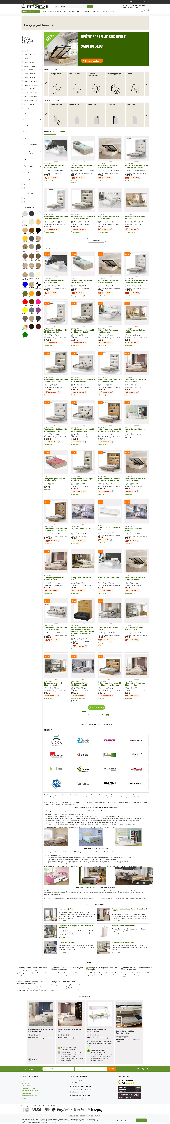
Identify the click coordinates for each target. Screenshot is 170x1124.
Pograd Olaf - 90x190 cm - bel (81, 528)
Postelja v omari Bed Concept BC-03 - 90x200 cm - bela (56, 217)
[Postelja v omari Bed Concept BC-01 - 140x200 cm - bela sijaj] (136, 148)
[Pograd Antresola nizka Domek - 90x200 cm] (136, 200)
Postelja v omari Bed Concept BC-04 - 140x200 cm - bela (83, 430)
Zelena (25, 338)
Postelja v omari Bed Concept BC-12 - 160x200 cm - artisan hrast (109, 430)
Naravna (31, 287)
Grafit (31, 241)
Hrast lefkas (31, 260)
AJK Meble (47, 163)
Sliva (38, 313)
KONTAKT (112, 11)
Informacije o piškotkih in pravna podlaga (85, 1119)
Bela (38, 217)
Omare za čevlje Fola (66, 909)
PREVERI (112, 1069)
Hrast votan (38, 269)
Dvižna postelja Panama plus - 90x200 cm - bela (108, 217)
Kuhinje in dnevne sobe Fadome (123, 942)
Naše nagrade (25, 1083)
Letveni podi (27, 108)
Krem (37, 278)
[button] (46, 84)
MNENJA (99, 11)
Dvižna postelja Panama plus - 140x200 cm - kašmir (135, 579)
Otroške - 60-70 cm (29, 54)
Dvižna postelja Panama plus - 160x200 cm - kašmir (108, 166)
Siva (31, 313)
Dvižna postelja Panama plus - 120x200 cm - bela (54, 166)
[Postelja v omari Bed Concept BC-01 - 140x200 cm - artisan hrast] (56, 511)
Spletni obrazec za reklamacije (78, 1099)
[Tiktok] (147, 1069)
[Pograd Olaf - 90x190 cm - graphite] (136, 511)
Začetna (23, 15)
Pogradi (26, 51)
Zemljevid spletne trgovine (29, 1095)
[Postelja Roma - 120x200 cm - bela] (83, 561)
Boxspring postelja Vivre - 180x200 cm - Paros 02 (80, 684)
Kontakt (24, 1098)
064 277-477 (143, 5)
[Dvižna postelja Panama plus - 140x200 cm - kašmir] (136, 561)
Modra (25, 287)
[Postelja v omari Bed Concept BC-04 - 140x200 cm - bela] (83, 412)
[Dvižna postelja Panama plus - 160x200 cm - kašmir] (110, 148)
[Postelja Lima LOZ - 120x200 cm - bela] (110, 511)
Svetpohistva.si (58, 802)
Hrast (38, 241)
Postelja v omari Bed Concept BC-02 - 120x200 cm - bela (109, 380)
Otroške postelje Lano (66, 942)
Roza (37, 305)
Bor (38, 225)
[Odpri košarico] (147, 11)
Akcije (26, 37)
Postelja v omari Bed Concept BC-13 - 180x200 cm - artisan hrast (109, 480)
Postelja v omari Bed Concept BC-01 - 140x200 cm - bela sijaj (136, 166)
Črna (38, 233)
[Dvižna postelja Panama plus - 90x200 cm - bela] (110, 200)
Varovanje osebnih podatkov (30, 1088)
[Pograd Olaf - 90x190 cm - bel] (83, 511)
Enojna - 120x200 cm (30, 77)
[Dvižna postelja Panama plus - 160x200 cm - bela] (136, 363)
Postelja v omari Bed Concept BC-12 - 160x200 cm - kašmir (83, 217)
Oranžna (31, 296)
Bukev (25, 233)
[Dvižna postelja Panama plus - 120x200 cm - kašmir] (136, 462)
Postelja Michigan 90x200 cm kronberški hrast (81, 166)
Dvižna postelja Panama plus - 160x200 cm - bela (135, 380)
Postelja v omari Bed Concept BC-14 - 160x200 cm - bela (83, 380)
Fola (72, 163)
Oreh (38, 296)
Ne (24, 188)
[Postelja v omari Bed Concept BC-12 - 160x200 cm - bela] (56, 412)
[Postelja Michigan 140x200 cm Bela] (136, 412)
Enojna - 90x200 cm (29, 66)
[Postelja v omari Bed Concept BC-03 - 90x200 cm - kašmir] (83, 462)
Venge (31, 329)
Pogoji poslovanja (26, 1093)
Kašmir (31, 278)
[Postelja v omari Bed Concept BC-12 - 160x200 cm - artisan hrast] (110, 412)
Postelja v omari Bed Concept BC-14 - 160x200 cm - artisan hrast (109, 684)
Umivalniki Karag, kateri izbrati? (123, 925)
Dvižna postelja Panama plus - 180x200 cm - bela (135, 684)
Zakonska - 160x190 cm (30, 89)
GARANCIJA (86, 11)
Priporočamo (28, 39)
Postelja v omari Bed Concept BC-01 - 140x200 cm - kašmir (56, 380)
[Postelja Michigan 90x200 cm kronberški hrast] (83, 148)
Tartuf (25, 321)
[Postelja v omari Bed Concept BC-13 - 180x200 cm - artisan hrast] (110, 462)
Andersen (25, 217)
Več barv (24, 329)
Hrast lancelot (24, 260)
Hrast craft (31, 249)
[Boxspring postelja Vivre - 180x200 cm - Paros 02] (83, 666)
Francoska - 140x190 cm (30, 81)
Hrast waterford (25, 278)
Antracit (31, 217)
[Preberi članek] (50, 914)
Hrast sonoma (31, 269)
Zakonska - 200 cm (29, 104)
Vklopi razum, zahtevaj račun (30, 1090)
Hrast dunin (38, 250)
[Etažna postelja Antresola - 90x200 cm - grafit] (56, 666)
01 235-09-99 (131, 5)
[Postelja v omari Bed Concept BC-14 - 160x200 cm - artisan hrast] (110, 666)
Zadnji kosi (27, 43)
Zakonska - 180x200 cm (30, 100)
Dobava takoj (28, 41)
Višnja (38, 329)
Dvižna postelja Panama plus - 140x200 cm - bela (54, 579)
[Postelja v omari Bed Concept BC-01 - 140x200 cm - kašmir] (56, 363)
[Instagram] (142, 1069)
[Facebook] (138, 1069)
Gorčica (25, 241)
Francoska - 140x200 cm (31, 85)
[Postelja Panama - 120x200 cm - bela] (110, 561)
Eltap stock (101, 625)
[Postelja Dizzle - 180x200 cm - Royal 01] (110, 610)
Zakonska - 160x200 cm (30, 92)
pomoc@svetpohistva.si (81, 1092)
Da (24, 184)
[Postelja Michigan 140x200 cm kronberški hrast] (56, 462)
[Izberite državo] (144, 11)
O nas (23, 1081)
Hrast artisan (25, 250)
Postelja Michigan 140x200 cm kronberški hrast (55, 480)
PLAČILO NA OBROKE (61, 11)
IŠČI (90, 7)
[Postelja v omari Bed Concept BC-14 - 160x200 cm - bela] (83, 363)
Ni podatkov (38, 288)
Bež (31, 225)
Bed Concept (128, 163)
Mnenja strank (26, 1085)
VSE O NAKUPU (49, 11)
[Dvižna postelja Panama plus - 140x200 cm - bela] (56, 561)
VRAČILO (93, 11)
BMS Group (128, 214)
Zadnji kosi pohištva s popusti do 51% (34, 2)
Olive (24, 296)
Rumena (24, 313)
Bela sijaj (24, 225)
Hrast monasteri (38, 260)
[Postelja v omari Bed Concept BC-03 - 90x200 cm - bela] (56, 200)
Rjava (31, 305)
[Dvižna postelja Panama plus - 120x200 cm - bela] (56, 148)
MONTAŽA (78, 11)
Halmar (100, 525)
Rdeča (25, 305)
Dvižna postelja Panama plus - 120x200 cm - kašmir (135, 480)
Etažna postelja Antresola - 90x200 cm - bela (134, 628)
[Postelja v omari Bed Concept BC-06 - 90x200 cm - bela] (56, 610)
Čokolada (31, 233)
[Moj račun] (142, 11)
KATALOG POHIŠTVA (29, 11)
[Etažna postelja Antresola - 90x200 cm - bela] (136, 610)
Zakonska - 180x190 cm (30, 96)
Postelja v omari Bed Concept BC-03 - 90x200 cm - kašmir (83, 480)
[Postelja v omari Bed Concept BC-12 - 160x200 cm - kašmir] (83, 200)
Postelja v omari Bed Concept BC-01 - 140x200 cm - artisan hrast (56, 529)
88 (102, 715)
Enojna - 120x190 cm (29, 73)
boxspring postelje (99, 892)
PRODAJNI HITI (50, 131)
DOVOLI (141, 1120)
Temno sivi (38, 321)
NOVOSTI (106, 11)
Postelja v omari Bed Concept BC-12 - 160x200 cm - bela (56, 430)
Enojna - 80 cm (28, 58)
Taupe (31, 321)
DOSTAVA (71, 11)
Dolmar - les (75, 526)
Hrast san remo (25, 269)
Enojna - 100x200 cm (30, 70)
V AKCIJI (62, 131)
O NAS (42, 11)
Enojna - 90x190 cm (29, 62)
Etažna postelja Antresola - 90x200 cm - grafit (53, 684)
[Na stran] (107, 715)
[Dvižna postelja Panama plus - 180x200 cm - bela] (136, 666)
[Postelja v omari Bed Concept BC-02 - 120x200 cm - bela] (110, 363)
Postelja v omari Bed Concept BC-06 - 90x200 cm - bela (56, 628)
